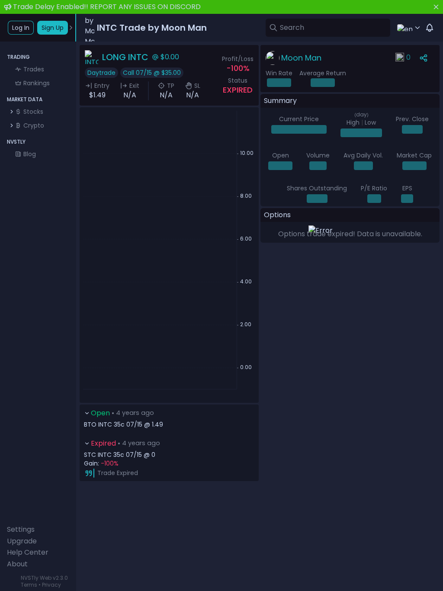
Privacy (51, 584)
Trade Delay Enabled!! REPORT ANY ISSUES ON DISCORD (107, 7)
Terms (29, 584)
